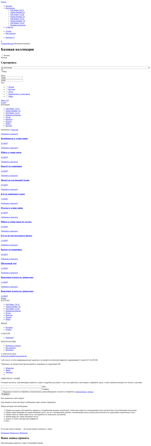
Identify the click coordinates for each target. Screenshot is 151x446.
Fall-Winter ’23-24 (17, 23)
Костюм (11, 89)
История (9, 327)
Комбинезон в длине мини (19, 94)
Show (5, 100)
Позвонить (5, 433)
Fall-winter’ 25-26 (17, 14)
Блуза (10, 92)
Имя (44, 387)
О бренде (9, 27)
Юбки (8, 124)
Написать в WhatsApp (19, 433)
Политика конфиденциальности (14, 356)
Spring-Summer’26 (17, 12)
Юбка (10, 96)
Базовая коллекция (17, 25)
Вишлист (10, 37)
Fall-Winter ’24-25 (17, 19)
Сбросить (14, 130)
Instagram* (10, 338)
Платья (8, 121)
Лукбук (9, 31)
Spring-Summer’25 (17, 17)
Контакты (10, 350)
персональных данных (84, 392)
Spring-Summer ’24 (17, 21)
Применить (5, 130)
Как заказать (11, 33)
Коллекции (10, 8)
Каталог (9, 6)
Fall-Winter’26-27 (17, 10)
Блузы (8, 117)
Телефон (45, 389)
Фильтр (7, 55)
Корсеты (9, 119)
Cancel (3, 103)
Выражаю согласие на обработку (48, 392)
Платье (11, 87)
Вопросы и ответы (13, 346)
